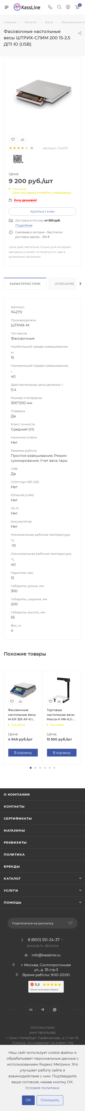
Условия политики (42, 1088)
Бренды (12, 866)
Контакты (14, 806)
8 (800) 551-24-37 (44, 940)
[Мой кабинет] (68, 7)
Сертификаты (18, 818)
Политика (14, 854)
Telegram (43, 1010)
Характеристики (25, 284)
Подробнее (23, 225)
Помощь (12, 902)
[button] (30, 767)
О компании (17, 794)
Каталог (12, 878)
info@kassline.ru (46, 955)
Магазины (14, 830)
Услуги (11, 890)
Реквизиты (15, 842)
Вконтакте (31, 1010)
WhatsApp (55, 1010)
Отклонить (50, 1100)
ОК (28, 1100)
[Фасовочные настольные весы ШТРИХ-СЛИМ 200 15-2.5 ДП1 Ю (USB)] (42, 93)
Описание (64, 284)
